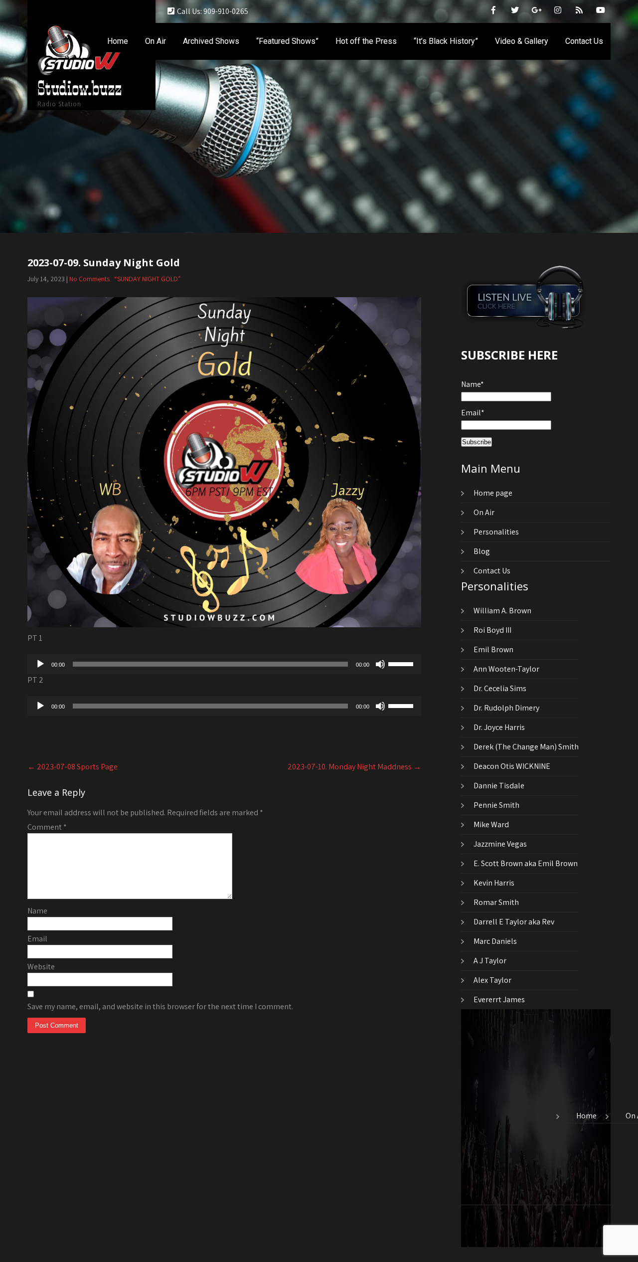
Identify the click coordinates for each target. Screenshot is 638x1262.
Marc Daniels (495, 941)
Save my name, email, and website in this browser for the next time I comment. (160, 1006)
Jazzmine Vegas (500, 844)
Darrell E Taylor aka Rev (514, 921)
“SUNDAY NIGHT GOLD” (147, 278)
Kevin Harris (494, 883)
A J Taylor (490, 960)
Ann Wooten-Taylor (506, 669)
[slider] (402, 663)
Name (37, 910)
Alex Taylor (492, 980)
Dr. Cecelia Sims (500, 688)
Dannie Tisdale (499, 785)
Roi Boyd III (492, 630)
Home (117, 41)
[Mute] (380, 664)
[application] (224, 664)
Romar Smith (496, 902)
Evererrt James (499, 999)
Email (37, 938)
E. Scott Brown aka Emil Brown (526, 863)
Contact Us (584, 41)
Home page (493, 493)
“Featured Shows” (287, 41)
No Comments (89, 278)
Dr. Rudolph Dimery (506, 708)
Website (41, 966)
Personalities (496, 532)
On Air (155, 41)
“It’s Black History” (446, 41)
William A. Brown (502, 610)
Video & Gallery (521, 41)
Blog (482, 551)
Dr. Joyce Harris (499, 727)
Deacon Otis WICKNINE (512, 766)
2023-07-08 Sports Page (72, 766)
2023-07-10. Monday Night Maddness (354, 766)
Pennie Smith (496, 805)
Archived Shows (211, 41)
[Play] (40, 664)
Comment (47, 827)
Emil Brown (493, 649)
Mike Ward (491, 824)
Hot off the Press (366, 41)
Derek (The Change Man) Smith (526, 746)
